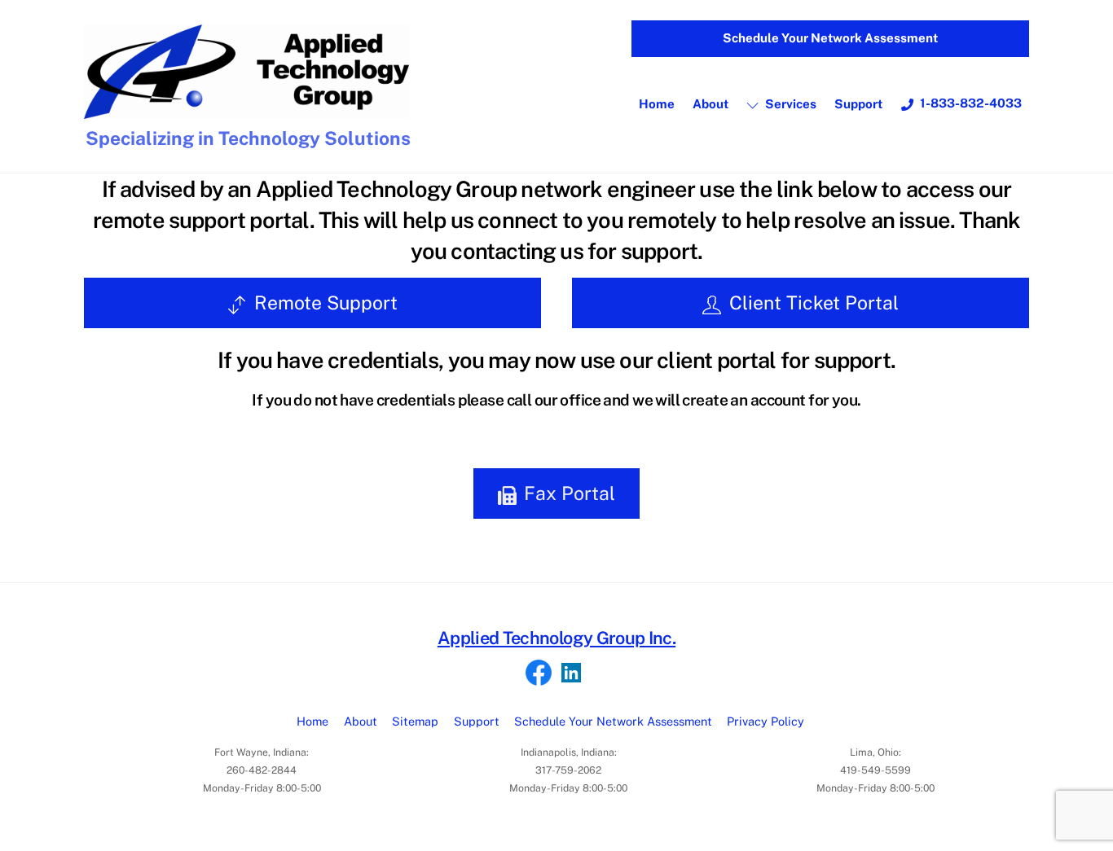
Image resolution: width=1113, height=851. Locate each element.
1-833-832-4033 (969, 103)
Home (657, 104)
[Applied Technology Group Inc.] (246, 111)
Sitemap (415, 721)
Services (789, 104)
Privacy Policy (765, 721)
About (710, 104)
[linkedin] (571, 673)
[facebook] (539, 673)
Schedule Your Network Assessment (830, 38)
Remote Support (326, 303)
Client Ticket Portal (814, 303)
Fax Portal (569, 493)
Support (858, 104)
